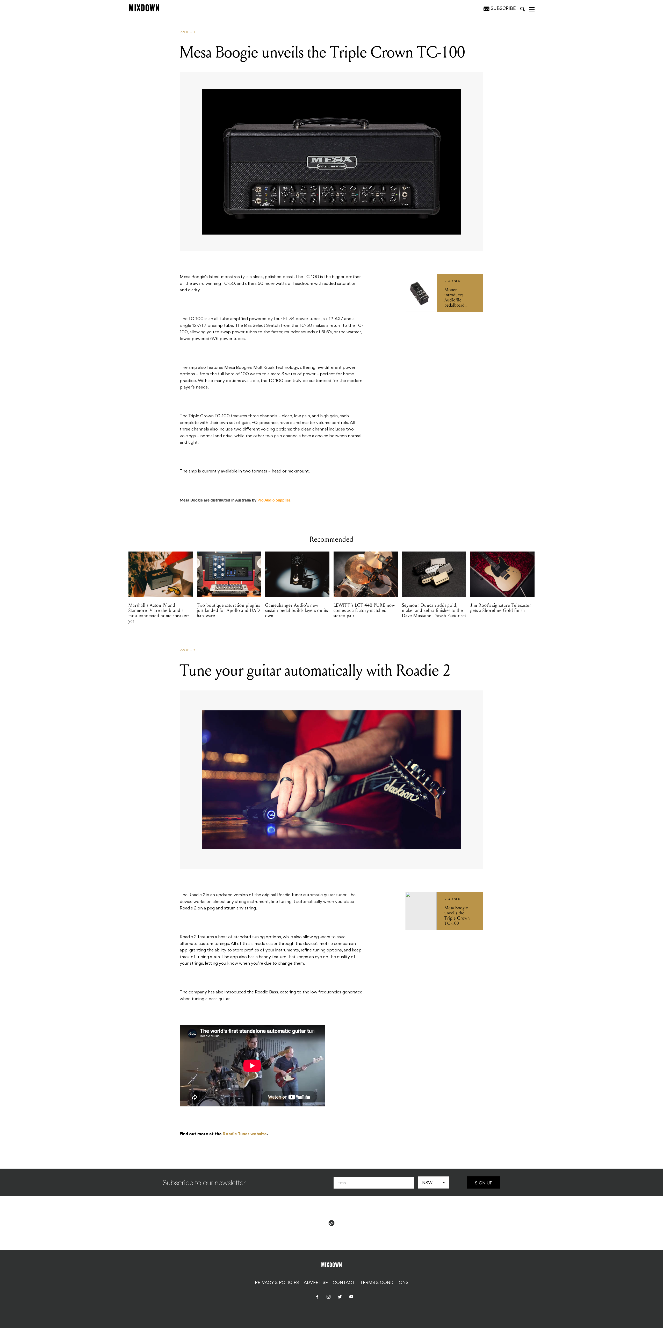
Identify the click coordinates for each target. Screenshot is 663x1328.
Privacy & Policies (277, 1283)
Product (188, 32)
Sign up (484, 1183)
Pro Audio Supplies (274, 500)
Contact (344, 1283)
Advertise (316, 1283)
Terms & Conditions (384, 1283)
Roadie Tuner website (245, 1134)
